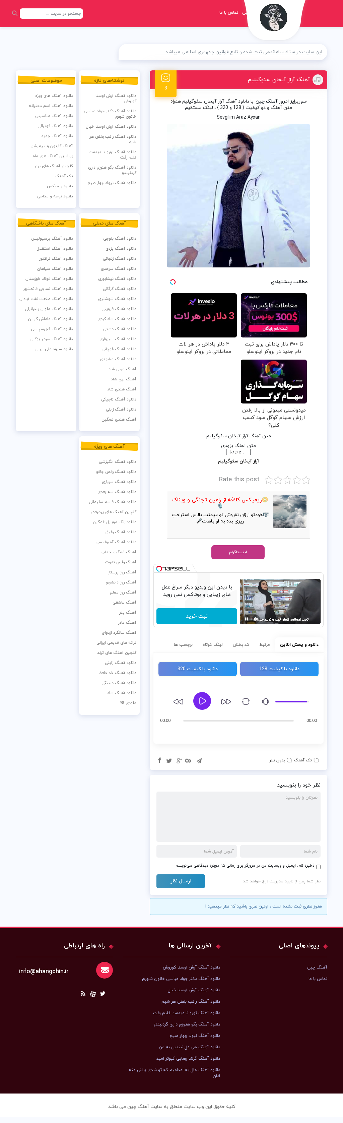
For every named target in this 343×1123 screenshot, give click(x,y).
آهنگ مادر (127, 622)
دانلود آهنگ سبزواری (117, 339)
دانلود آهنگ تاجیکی (118, 399)
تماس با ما (228, 13)
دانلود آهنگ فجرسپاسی (52, 329)
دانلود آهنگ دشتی (119, 329)
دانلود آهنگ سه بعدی (116, 492)
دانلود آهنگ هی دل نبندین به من (189, 1047)
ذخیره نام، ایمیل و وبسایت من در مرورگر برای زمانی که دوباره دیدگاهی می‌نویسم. (245, 865)
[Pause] (247, 619)
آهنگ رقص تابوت (120, 562)
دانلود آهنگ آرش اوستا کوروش (115, 98)
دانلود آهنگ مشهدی (118, 359)
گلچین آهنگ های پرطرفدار (113, 512)
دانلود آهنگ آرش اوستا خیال (111, 126)
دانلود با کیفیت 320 (198, 669)
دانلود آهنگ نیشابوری (117, 279)
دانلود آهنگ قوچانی (118, 349)
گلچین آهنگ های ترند (116, 653)
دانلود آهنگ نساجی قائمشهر (48, 289)
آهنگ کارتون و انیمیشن (51, 146)
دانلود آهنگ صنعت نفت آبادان (46, 299)
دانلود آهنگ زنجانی (119, 258)
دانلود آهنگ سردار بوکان (51, 339)
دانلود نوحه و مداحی (55, 196)
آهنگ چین (266, 101)
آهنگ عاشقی (124, 602)
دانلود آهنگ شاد (121, 693)
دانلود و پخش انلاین (299, 645)
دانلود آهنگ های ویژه (54, 96)
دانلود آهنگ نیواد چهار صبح (112, 183)
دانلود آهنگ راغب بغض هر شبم (112, 139)
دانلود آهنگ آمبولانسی (115, 542)
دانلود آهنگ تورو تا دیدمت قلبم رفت (112, 154)
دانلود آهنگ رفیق (121, 532)
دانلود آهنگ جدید (57, 136)
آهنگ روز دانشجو (121, 582)
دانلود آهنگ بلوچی (119, 238)
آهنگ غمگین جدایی (118, 552)
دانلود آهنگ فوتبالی (55, 126)
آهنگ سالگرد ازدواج (119, 632)
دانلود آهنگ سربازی (119, 482)
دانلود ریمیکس (60, 186)
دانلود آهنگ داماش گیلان (50, 319)
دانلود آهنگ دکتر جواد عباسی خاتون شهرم (110, 114)
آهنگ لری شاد (123, 379)
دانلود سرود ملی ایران (54, 349)
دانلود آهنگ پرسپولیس (52, 238)
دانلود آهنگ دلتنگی (118, 683)
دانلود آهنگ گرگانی (119, 289)
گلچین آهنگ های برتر (53, 166)
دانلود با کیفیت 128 (279, 669)
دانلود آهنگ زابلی (121, 409)
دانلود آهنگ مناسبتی (54, 116)
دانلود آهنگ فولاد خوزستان (49, 279)
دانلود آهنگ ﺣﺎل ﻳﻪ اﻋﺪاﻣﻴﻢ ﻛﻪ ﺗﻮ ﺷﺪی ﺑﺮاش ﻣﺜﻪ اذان (174, 1073)
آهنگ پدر (127, 612)
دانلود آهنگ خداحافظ (117, 673)
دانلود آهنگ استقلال (55, 248)
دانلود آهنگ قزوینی (118, 309)
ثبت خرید (197, 616)
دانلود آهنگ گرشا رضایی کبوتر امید (188, 1059)
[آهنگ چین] (275, 22)
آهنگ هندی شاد (121, 389)
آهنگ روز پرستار (122, 572)
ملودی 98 (128, 703)
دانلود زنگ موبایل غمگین (114, 522)
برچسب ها (183, 645)
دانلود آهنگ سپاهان (55, 268)
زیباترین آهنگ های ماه (53, 156)
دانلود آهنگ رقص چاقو (116, 472)
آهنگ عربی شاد (122, 369)
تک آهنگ (303, 760)
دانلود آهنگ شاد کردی (116, 319)
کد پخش (241, 645)
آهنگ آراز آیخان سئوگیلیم (279, 79)
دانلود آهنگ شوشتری (117, 299)
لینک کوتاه (213, 645)
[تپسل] (159, 568)
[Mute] (256, 619)
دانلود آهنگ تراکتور (56, 258)
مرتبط (264, 645)
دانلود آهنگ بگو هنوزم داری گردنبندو (112, 170)
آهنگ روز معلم (123, 592)
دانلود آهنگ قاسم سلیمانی (112, 502)
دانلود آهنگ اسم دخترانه (51, 106)
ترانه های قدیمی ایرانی (116, 642)
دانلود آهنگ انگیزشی (117, 461)
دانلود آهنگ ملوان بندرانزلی (49, 309)
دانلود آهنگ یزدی (121, 248)
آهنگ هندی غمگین (118, 419)
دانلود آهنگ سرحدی (118, 268)
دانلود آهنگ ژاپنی (120, 663)
